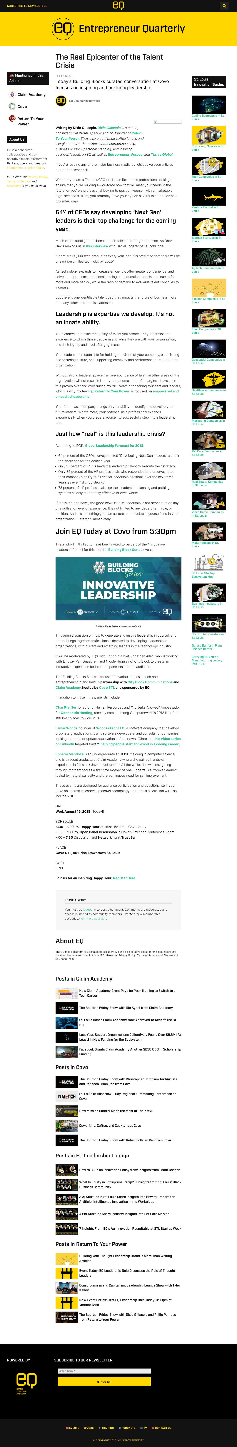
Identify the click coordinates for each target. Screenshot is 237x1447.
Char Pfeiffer (66, 707)
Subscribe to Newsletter (27, 6)
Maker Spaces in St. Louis (205, 544)
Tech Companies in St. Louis (206, 178)
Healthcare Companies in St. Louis (209, 392)
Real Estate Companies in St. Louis (207, 483)
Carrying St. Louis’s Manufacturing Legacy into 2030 (207, 660)
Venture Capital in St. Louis (206, 209)
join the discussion (93, 918)
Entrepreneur (118, 154)
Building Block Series (125, 550)
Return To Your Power (111, 391)
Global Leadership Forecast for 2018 (114, 446)
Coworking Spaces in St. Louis (208, 148)
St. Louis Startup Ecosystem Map (203, 575)
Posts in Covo (72, 1067)
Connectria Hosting (76, 713)
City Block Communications (150, 682)
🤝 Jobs (89, 1428)
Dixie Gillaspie (109, 128)
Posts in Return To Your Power (91, 1244)
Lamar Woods (66, 728)
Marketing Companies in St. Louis (208, 422)
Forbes (136, 154)
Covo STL (107, 687)
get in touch (35, 168)
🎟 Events (72, 1428)
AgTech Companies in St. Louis (208, 270)
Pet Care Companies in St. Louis (207, 453)
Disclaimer (14, 186)
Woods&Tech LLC (110, 728)
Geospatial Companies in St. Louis (208, 361)
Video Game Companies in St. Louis (208, 514)
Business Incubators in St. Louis (207, 605)
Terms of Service (19, 181)
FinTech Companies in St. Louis (209, 300)
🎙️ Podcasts (127, 1428)
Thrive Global (162, 154)
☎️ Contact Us (161, 1428)
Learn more (15, 168)
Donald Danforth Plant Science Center (207, 647)
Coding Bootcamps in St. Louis (208, 117)
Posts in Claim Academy (84, 979)
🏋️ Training (106, 1428)
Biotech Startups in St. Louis (207, 239)
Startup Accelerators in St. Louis (208, 636)
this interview (97, 246)
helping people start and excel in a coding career (139, 744)
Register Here (124, 878)
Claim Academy (68, 687)
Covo (22, 106)
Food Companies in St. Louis (207, 331)
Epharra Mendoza (70, 754)
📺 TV (143, 1428)
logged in (89, 909)
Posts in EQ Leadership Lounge (92, 1155)
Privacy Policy (37, 177)
